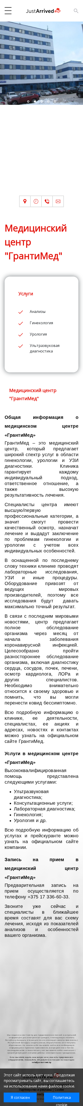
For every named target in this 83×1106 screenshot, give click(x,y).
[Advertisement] (41, 154)
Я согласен (20, 1097)
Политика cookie (62, 1098)
